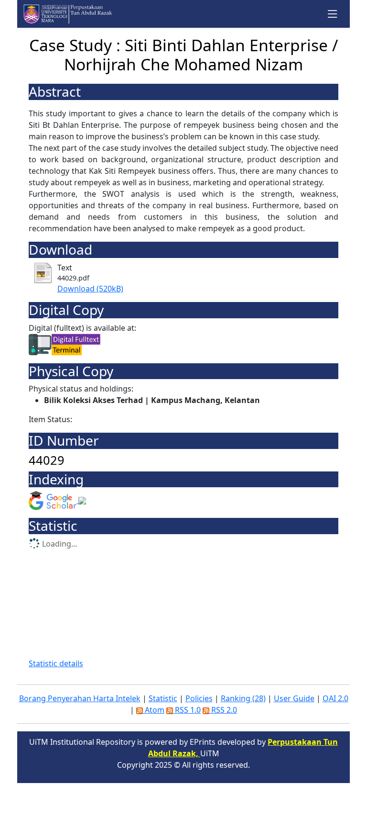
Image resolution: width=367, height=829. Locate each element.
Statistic (163, 698)
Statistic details (56, 663)
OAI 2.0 (335, 698)
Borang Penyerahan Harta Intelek (79, 698)
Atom (153, 710)
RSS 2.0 (223, 710)
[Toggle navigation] (333, 14)
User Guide (294, 698)
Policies (199, 698)
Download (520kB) (90, 288)
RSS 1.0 (187, 710)
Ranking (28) (243, 698)
